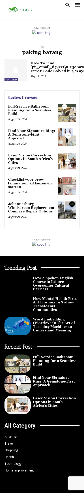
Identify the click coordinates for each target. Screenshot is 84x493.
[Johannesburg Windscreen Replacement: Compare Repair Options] (67, 210)
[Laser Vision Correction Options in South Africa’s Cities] (67, 162)
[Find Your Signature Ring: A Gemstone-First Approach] (67, 137)
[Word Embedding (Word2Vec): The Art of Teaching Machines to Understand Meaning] (17, 326)
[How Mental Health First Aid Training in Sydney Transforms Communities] (17, 305)
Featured (11, 79)
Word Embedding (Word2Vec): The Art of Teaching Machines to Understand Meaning (54, 325)
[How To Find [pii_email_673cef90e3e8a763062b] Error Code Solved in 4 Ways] (15, 70)
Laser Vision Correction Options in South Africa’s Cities (30, 159)
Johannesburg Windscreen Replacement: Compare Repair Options (32, 208)
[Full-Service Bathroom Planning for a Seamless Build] (67, 113)
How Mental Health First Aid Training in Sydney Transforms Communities (55, 304)
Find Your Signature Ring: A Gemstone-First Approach (31, 135)
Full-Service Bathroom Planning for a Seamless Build (30, 110)
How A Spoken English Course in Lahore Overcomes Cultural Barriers (53, 284)
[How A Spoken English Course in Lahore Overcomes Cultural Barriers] (17, 285)
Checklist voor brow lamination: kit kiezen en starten (30, 183)
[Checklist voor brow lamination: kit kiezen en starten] (67, 186)
